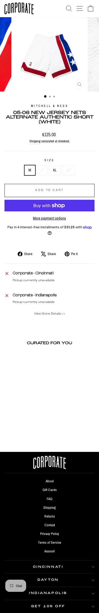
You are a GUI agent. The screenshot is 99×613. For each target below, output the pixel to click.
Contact (49, 525)
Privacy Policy (49, 533)
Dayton (48, 580)
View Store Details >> (49, 313)
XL (54, 170)
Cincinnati (48, 567)
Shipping (34, 141)
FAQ (50, 498)
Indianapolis (48, 593)
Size (49, 160)
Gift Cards (50, 489)
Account (49, 551)
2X (68, 170)
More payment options (49, 218)
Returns (49, 516)
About (50, 481)
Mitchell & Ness (49, 106)
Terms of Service (49, 542)
